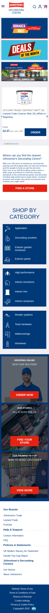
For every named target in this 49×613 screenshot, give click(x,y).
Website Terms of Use (22, 589)
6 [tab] (12, 143)
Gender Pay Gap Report (15, 556)
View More (25, 490)
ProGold (7, 524)
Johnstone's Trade (12, 515)
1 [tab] (4, 143)
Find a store (25, 188)
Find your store (24, 441)
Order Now (24, 394)
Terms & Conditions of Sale (22, 593)
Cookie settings (22, 601)
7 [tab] (14, 143)
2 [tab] (6, 143)
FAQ (5, 540)
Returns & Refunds (22, 597)
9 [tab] (17, 143)
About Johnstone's (12, 574)
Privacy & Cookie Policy (22, 604)
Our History (9, 569)
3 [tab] (7, 143)
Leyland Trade (10, 520)
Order (35, 132)
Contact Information (13, 535)
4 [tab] (9, 143)
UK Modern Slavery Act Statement (20, 551)
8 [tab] (16, 143)
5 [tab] (11, 143)
